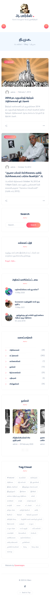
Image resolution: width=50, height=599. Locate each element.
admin (13, 92)
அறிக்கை (10, 482)
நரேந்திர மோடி (11, 519)
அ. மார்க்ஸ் (25, 15)
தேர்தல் (19, 515)
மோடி (25, 547)
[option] (25, 427)
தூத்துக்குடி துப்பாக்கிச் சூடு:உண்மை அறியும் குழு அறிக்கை (29, 316)
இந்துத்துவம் (11, 491)
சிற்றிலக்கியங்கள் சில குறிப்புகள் (21, 439)
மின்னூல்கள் (14, 384)
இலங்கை (23, 491)
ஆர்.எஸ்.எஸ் (22, 482)
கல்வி (33, 496)
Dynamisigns (19, 565)
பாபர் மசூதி (23, 528)
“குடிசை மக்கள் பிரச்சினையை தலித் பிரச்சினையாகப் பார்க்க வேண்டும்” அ (24, 174)
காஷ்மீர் (9, 505)
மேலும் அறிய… (10, 261)
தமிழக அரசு (11, 510)
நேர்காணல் (10, 524)
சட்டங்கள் (28, 505)
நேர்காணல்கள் (10, 137)
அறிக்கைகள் (14, 350)
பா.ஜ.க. (31, 524)
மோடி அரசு (35, 547)
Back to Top (26, 592)
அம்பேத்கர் (33, 478)
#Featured (10, 478)
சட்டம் (38, 505)
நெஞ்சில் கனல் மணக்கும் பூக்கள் (31, 519)
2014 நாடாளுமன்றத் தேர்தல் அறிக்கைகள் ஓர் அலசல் (19, 99)
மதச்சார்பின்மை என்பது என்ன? (27, 289)
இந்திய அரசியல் (12, 487)
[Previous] (23, 450)
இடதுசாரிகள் (34, 482)
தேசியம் (9, 515)
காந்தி (20, 501)
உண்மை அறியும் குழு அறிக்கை (16, 496)
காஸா (19, 505)
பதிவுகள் (13, 378)
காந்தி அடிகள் (31, 501)
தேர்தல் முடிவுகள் (32, 515)
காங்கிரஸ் (10, 501)
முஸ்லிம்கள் (26, 542)
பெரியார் (33, 533)
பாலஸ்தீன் (10, 533)
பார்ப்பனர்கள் (36, 528)
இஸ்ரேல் (33, 491)
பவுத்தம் (21, 524)
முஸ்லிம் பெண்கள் (13, 547)
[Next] (27, 450)
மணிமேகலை (11, 538)
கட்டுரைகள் (9, 62)
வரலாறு (9, 552)
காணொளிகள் (15, 361)
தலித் (36, 510)
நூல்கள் (13, 367)
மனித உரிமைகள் (12, 542)
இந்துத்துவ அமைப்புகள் (30, 487)
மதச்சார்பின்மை (25, 538)
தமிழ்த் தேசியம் (25, 510)
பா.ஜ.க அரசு (11, 528)
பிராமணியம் (22, 533)
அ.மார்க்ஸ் (22, 478)
